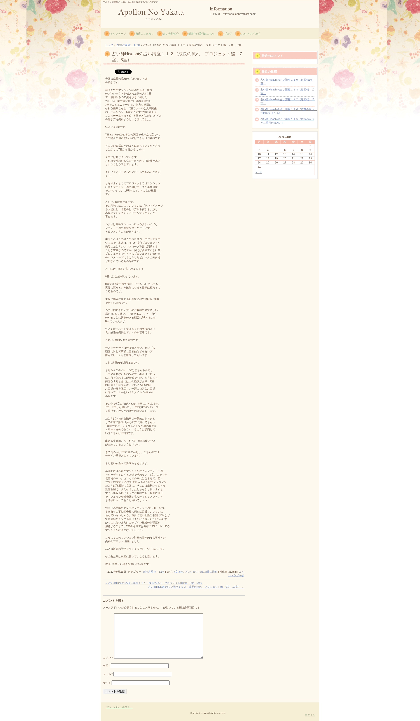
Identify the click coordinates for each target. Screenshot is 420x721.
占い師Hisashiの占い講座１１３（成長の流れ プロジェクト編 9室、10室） (196, 586)
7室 (176, 571)
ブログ (228, 33)
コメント (108, 657)
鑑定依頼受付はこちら (201, 33)
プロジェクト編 (194, 571)
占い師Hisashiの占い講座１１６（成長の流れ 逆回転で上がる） (288, 111)
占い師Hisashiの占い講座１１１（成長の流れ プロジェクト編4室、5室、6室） (154, 583)
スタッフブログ (250, 33)
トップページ (118, 33)
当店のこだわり (144, 33)
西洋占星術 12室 (153, 571)
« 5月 (259, 172)
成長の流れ (210, 571)
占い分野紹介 (171, 33)
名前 (106, 665)
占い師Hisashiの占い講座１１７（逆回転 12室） (288, 101)
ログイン (310, 715)
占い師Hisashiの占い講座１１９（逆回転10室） (286, 81)
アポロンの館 (153, 13)
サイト (107, 682)
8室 (181, 571)
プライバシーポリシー (119, 707)
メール (108, 674)
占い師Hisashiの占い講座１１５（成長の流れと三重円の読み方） (287, 121)
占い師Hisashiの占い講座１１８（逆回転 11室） (288, 91)
